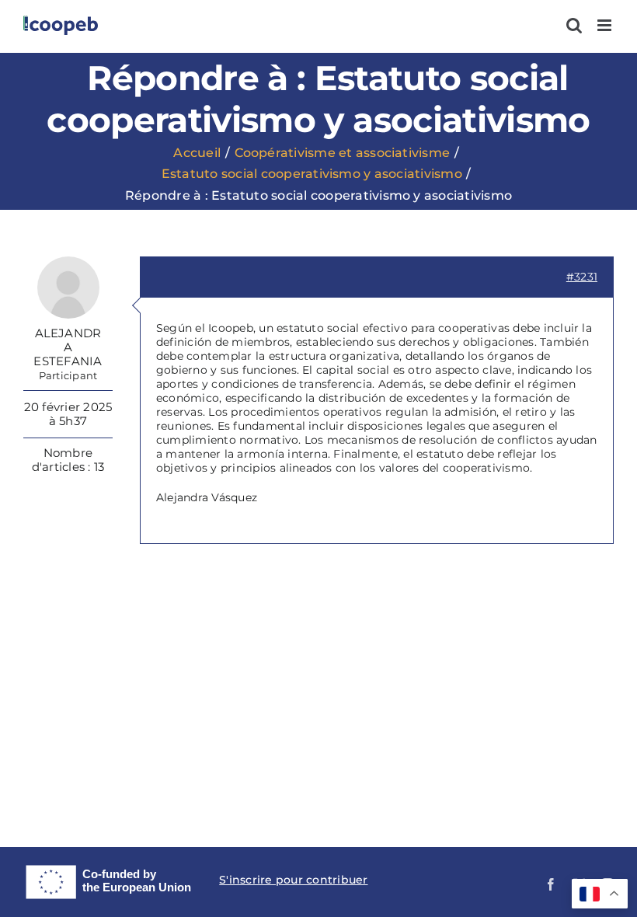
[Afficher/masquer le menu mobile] (605, 25)
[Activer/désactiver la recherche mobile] (574, 25)
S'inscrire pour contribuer (293, 880)
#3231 (581, 277)
